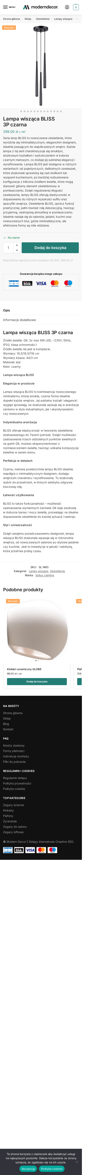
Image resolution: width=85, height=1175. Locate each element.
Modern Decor (16, 841)
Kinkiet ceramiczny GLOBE (24, 669)
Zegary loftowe (13, 832)
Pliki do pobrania (14, 761)
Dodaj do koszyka (50, 247)
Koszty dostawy (14, 745)
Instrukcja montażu (16, 756)
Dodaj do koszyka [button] (36, 681)
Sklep (28, 18)
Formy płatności (13, 751)
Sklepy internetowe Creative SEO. (51, 841)
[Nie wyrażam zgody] (77, 1162)
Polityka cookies (14, 788)
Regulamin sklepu (15, 778)
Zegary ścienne (13, 805)
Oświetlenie (43, 18)
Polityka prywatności (17, 783)
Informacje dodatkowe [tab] (19, 320)
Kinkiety (8, 810)
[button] (75, 7)
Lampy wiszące (63, 18)
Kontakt (8, 729)
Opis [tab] (6, 310)
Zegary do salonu (15, 826)
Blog (6, 724)
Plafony (8, 816)
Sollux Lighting (44, 575)
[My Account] (67, 7)
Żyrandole (10, 821)
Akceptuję (28, 1168)
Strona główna (11, 18)
